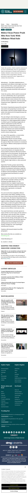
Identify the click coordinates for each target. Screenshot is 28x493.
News (7, 24)
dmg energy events (19, 401)
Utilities (2, 380)
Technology (3, 378)
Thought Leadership (5, 399)
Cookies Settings (11, 452)
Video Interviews (4, 403)
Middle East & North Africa (20, 378)
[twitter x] (9, 432)
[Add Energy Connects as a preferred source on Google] (4, 46)
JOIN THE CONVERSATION (14, 263)
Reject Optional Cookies (14, 488)
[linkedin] (11, 432)
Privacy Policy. (6, 258)
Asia (16, 372)
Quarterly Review (5, 406)
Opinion (2, 393)
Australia (17, 374)
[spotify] (19, 432)
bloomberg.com (5, 235)
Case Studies (17, 395)
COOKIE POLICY (22, 450)
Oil (1, 374)
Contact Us (17, 399)
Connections (17, 405)
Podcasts (3, 401)
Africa (16, 370)
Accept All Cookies (14, 485)
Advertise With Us (19, 393)
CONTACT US (18, 452)
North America (18, 380)
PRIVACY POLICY (15, 450)
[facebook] (4, 432)
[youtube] (14, 432)
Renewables (15, 24)
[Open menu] (25, 11)
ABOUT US (5, 450)
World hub (17, 368)
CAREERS (9, 450)
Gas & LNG (3, 370)
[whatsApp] (24, 432)
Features (3, 395)
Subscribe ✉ (14, 435)
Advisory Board (18, 391)
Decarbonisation (4, 368)
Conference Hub (18, 403)
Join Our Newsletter (18, 11)
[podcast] (16, 432)
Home (2, 24)
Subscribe (17, 397)
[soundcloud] (21, 432)
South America (18, 382)
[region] (14, 479)
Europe (16, 376)
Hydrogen (3, 372)
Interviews (3, 397)
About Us (17, 389)
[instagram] (6, 432)
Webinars (3, 404)
